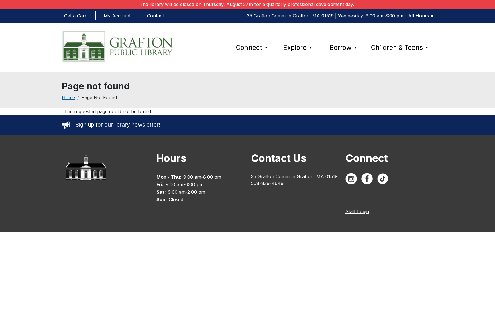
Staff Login (357, 211)
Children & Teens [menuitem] (400, 47)
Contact (155, 16)
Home (68, 97)
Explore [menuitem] (297, 47)
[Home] (124, 46)
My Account (117, 16)
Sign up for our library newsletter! (118, 124)
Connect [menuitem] (252, 47)
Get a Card (75, 16)
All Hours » (420, 16)
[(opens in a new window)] (352, 180)
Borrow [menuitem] (343, 47)
